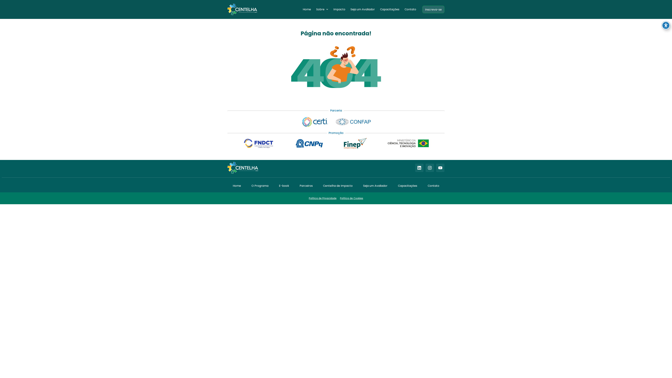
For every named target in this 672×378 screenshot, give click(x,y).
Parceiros (306, 186)
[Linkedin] (419, 168)
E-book (284, 186)
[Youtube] (440, 168)
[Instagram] (430, 168)
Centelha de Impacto (338, 186)
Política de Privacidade (323, 198)
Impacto (339, 9)
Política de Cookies (351, 198)
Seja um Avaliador (363, 9)
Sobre (320, 9)
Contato (410, 9)
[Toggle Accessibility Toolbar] (666, 25)
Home (307, 9)
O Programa (259, 186)
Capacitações (389, 9)
